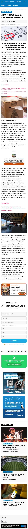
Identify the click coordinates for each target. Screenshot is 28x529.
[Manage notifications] (25, 526)
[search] (22, 1)
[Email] (9, 21)
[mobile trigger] (2, 2)
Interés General (6, 11)
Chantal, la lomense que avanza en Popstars (11, 207)
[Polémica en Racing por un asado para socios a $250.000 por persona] (14, 463)
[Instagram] (5, 521)
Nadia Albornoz (6, 451)
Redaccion (3, 24)
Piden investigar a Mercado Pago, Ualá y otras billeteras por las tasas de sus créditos (13, 504)
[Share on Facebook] (5, 21)
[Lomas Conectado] (12, 2)
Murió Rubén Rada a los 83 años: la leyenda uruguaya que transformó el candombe (14, 447)
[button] (12, 21)
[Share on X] (7, 21)
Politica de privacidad (20, 344)
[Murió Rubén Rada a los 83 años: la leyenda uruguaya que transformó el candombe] (14, 434)
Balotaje (14, 60)
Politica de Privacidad (7, 526)
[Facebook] (2, 521)
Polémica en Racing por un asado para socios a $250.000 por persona (13, 476)
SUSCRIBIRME (14, 341)
